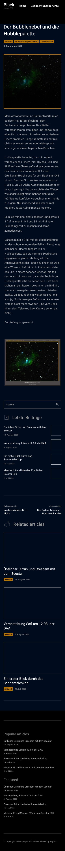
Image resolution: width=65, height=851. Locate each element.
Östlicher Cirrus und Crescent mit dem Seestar (25, 429)
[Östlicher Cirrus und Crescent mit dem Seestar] (56, 430)
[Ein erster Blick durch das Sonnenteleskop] (56, 459)
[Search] (57, 405)
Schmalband (47, 41)
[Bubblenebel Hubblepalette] (32, 362)
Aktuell (8, 41)
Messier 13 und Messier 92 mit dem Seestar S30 (23, 472)
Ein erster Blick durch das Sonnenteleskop (18, 458)
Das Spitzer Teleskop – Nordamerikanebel (49, 511)
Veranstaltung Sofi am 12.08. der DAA (25, 443)
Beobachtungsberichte (26, 41)
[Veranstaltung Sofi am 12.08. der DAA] (56, 444)
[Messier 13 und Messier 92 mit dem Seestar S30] (56, 473)
